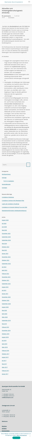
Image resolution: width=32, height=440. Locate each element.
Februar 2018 (5, 350)
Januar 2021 (5, 293)
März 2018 (5, 347)
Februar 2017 (5, 370)
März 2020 (5, 317)
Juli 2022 (4, 267)
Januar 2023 (5, 253)
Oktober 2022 (5, 260)
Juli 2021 (4, 290)
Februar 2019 (5, 327)
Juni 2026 (4, 227)
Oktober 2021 (5, 280)
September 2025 (6, 237)
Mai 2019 (4, 324)
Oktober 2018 (5, 334)
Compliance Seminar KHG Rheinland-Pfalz (13, 200)
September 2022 (6, 263)
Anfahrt (4, 428)
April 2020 (4, 314)
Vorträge (4, 177)
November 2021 (6, 277)
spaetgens (7, 16)
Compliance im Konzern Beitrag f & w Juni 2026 (14, 207)
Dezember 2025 (6, 233)
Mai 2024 (4, 243)
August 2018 (5, 337)
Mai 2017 (4, 364)
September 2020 (6, 304)
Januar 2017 (5, 374)
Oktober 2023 (5, 247)
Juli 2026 (4, 223)
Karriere (4, 426)
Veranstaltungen (6, 184)
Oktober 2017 (5, 354)
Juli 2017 (4, 360)
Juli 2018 (4, 340)
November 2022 (6, 257)
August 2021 (5, 287)
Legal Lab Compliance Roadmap (10, 204)
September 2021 (6, 283)
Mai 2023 (4, 250)
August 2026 (5, 220)
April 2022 (4, 270)
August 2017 (5, 357)
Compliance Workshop (8, 197)
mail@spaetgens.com (7, 397)
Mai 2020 (4, 310)
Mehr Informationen (22, 435)
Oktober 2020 (5, 300)
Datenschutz (6, 431)
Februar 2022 (5, 273)
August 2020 (5, 307)
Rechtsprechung (6, 174)
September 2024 (6, 240)
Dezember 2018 (6, 330)
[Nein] (30, 436)
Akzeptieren (16, 437)
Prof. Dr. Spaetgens (9, 181)
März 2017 (5, 367)
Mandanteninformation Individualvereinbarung (14, 210)
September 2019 (6, 320)
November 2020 (6, 297)
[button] (29, 1)
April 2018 (4, 344)
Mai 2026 (4, 230)
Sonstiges (11, 17)
